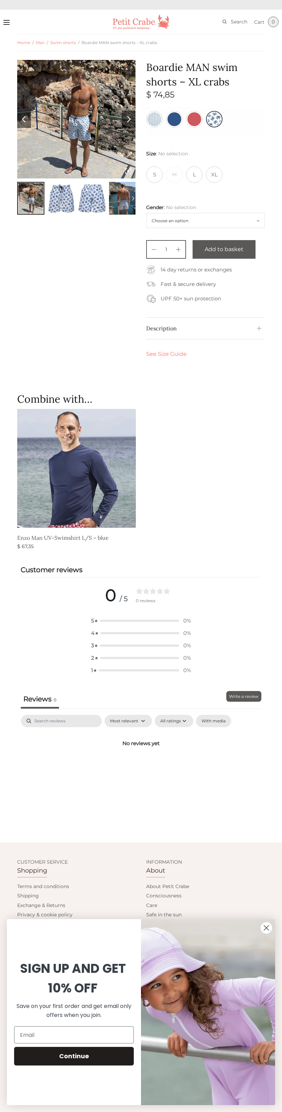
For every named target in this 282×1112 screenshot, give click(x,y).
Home (23, 42)
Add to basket (224, 249)
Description (161, 328)
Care (151, 905)
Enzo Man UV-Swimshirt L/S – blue (63, 537)
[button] (141, 621)
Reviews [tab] (39, 699)
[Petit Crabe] (141, 22)
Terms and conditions (43, 886)
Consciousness (164, 896)
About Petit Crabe (167, 886)
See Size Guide (166, 354)
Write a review (244, 696)
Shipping (28, 896)
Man (40, 42)
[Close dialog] (266, 928)
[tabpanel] (141, 766)
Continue (74, 1056)
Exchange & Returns (41, 905)
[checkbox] (213, 721)
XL (214, 174)
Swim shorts (63, 42)
